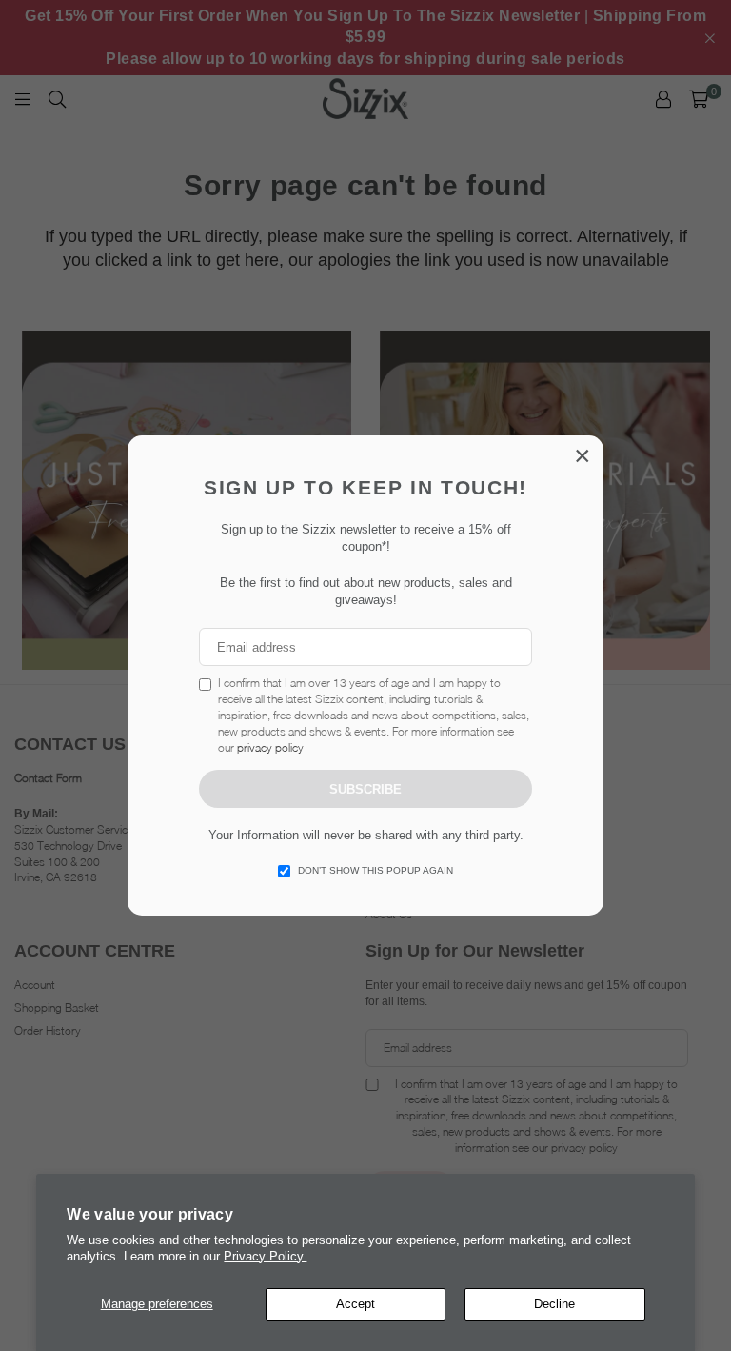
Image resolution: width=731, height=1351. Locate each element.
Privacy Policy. (265, 1256)
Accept (355, 1304)
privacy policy (270, 747)
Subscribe (365, 789)
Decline (554, 1304)
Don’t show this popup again (375, 870)
